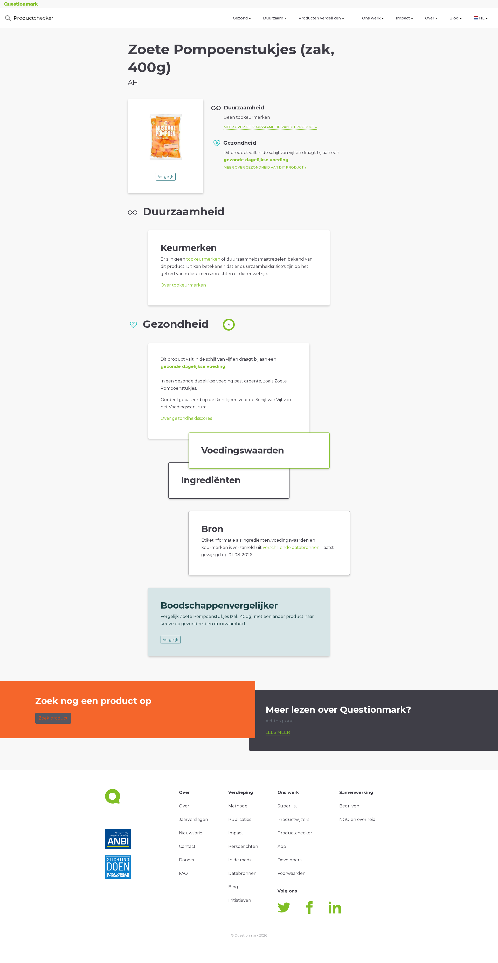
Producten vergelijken (320, 18)
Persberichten (243, 846)
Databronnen (242, 873)
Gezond (240, 18)
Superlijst (287, 806)
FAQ (183, 873)
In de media (240, 859)
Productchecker (33, 18)
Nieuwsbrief (191, 833)
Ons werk (371, 18)
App (282, 846)
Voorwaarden (292, 873)
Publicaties (239, 819)
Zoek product (53, 718)
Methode (237, 806)
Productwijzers (293, 819)
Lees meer (278, 732)
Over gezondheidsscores (186, 418)
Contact (187, 846)
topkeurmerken (203, 259)
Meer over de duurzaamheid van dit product (269, 127)
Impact (403, 18)
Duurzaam (273, 18)
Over (429, 18)
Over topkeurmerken (183, 285)
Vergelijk (165, 176)
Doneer (187, 859)
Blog (454, 18)
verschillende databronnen (291, 547)
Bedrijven (349, 806)
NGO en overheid (357, 819)
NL (482, 18)
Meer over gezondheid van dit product (264, 167)
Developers (289, 859)
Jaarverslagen (193, 819)
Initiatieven (239, 900)
